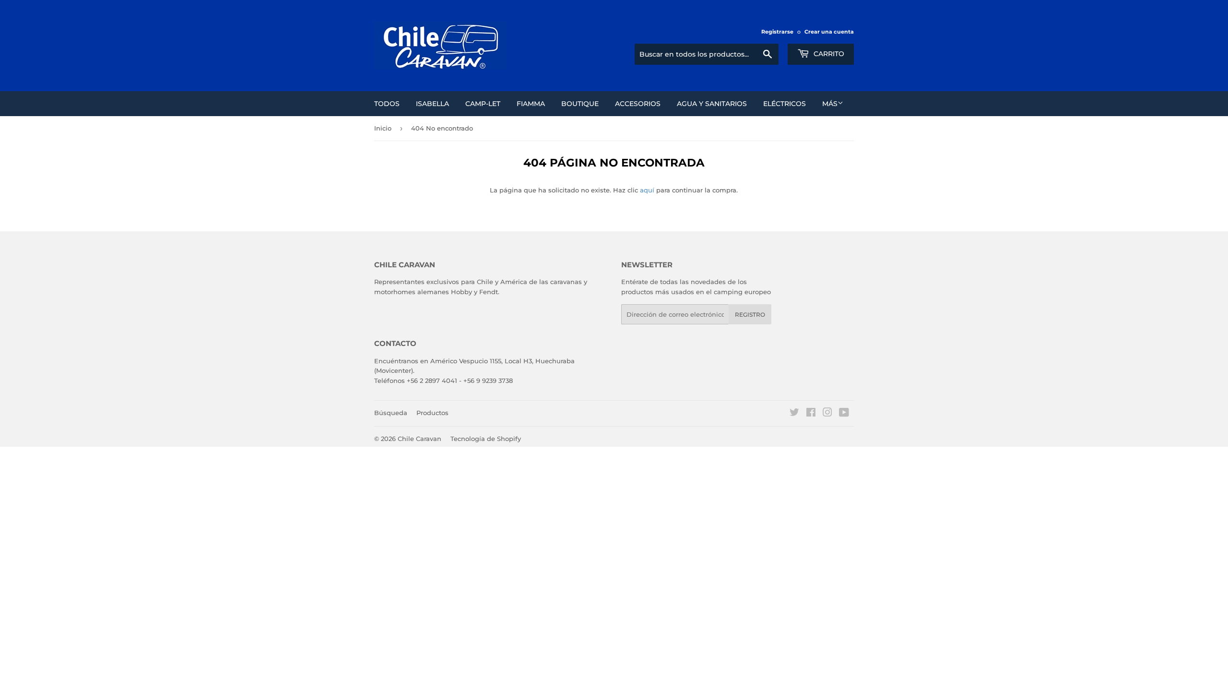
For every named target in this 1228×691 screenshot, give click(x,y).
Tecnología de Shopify (485, 438)
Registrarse (777, 31)
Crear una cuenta (829, 31)
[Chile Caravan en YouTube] (844, 413)
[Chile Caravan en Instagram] (827, 413)
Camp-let (482, 103)
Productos (432, 413)
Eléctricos (784, 103)
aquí (647, 190)
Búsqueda (390, 413)
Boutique (580, 103)
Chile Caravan (419, 438)
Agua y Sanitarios (712, 103)
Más (830, 103)
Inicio (382, 128)
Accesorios (638, 103)
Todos (387, 103)
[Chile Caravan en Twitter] (794, 413)
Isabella (432, 103)
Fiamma (531, 103)
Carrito (828, 53)
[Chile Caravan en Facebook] (811, 413)
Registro (750, 314)
